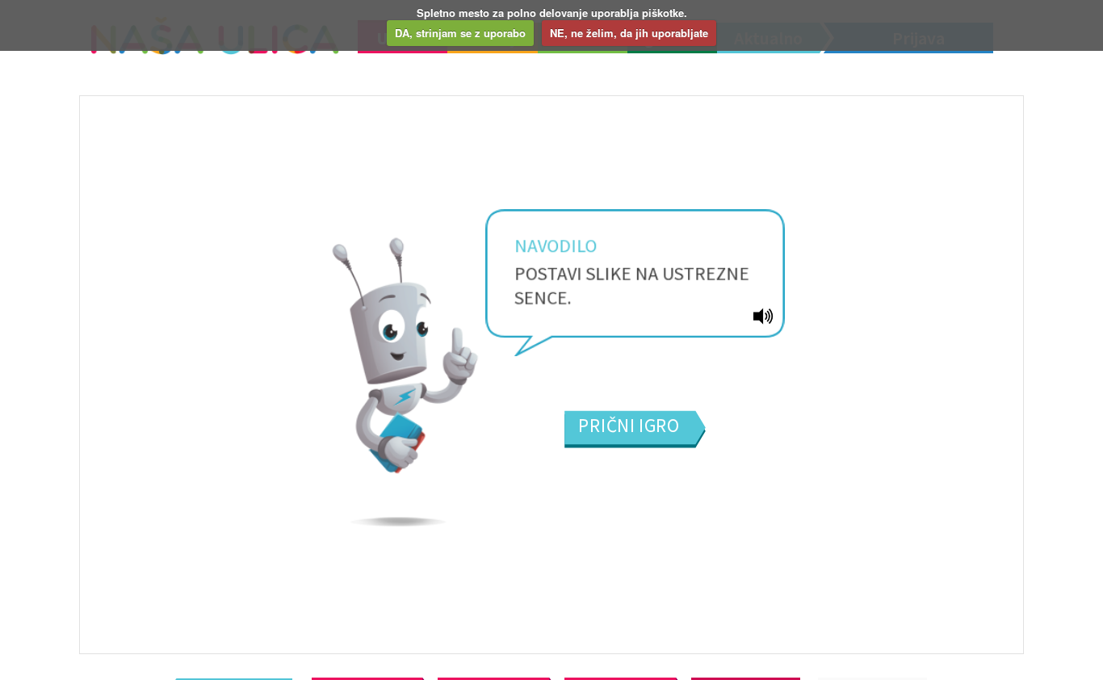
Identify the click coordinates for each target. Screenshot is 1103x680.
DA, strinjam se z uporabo (460, 32)
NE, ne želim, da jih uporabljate (629, 32)
